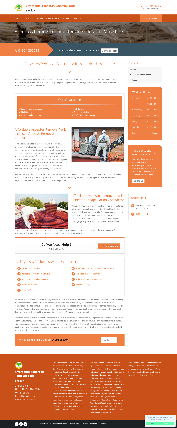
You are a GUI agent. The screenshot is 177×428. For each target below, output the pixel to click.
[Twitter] (21, 424)
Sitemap (103, 424)
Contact (78, 18)
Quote (65, 18)
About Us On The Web (27, 389)
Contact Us (109, 339)
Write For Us (22, 392)
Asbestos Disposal (30, 284)
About (29, 18)
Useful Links (21, 385)
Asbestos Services (47, 18)
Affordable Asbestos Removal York (53, 424)
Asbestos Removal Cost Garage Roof (37, 274)
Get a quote (151, 18)
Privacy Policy (74, 424)
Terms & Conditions (89, 424)
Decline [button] (153, 423)
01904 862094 (154, 6)
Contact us (138, 181)
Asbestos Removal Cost (32, 268)
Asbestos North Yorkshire (25, 399)
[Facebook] (17, 424)
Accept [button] (167, 423)
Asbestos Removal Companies (35, 279)
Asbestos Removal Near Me (88, 274)
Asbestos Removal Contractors (89, 279)
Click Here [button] (166, 419)
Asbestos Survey (83, 284)
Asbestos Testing (29, 290)
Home (19, 18)
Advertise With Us (25, 396)
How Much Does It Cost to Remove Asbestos (95, 268)
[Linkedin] (25, 424)
